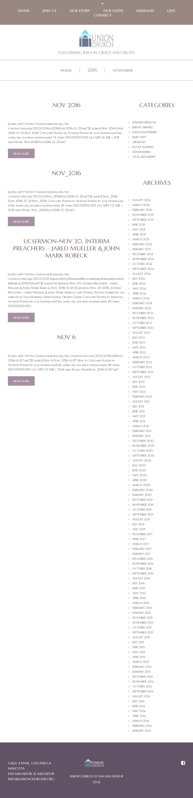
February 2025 (142, 244)
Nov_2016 (66, 173)
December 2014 (142, 676)
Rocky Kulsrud (143, 147)
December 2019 (142, 500)
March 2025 (140, 239)
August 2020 (141, 460)
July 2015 (138, 642)
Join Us (49, 10)
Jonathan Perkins (144, 132)
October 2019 (142, 509)
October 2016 (142, 568)
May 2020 (139, 475)
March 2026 (141, 205)
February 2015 (142, 667)
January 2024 (141, 308)
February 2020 (142, 490)
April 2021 (139, 421)
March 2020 (141, 485)
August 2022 (141, 377)
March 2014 (140, 721)
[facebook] (183, 763)
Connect (102, 15)
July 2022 (138, 382)
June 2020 (139, 470)
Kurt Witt (139, 137)
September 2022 (142, 372)
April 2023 (139, 352)
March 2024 (140, 298)
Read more (21, 153)
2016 (92, 70)
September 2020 (143, 455)
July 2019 (138, 524)
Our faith (113, 10)
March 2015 (140, 662)
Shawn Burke (141, 152)
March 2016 (140, 603)
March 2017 (140, 544)
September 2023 (143, 328)
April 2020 (139, 480)
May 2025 (139, 229)
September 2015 (142, 632)
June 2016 (138, 588)
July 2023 (138, 337)
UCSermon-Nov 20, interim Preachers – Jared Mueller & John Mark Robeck (66, 248)
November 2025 (143, 215)
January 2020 (142, 495)
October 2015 (142, 627)
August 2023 (141, 332)
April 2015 (139, 657)
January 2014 (141, 730)
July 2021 (138, 406)
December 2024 (142, 254)
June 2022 (138, 387)
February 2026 (142, 210)
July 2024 (138, 278)
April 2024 (139, 293)
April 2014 (139, 716)
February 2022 (142, 396)
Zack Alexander (143, 157)
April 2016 (139, 598)
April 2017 (139, 539)
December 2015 (142, 617)
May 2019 (139, 529)
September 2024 (143, 269)
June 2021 (138, 411)
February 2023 (142, 362)
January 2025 (141, 249)
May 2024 (139, 288)
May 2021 (138, 416)
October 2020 (142, 450)
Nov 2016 (66, 105)
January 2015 (141, 671)
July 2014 (138, 701)
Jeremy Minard (142, 127)
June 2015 (138, 647)
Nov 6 (66, 337)
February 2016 (142, 608)
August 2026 (141, 200)
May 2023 (139, 347)
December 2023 (142, 313)
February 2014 (142, 726)
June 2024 (138, 283)
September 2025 (142, 219)
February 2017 (142, 549)
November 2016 (143, 563)
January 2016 (141, 613)
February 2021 (142, 431)
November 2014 (142, 681)
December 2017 (142, 534)
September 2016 (142, 573)
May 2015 (138, 652)
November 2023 (143, 318)
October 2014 (142, 686)
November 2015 (142, 622)
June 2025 (138, 224)
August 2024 (141, 274)
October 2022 (142, 367)
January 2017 (141, 554)
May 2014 (139, 711)
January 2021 (141, 436)
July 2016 (138, 583)
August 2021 (141, 401)
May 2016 (139, 593)
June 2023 (138, 342)
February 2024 (142, 303)
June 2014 (138, 706)
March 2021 (140, 426)
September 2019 (142, 514)
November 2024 (143, 259)
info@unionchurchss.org (31, 779)
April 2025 (139, 234)
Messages (145, 10)
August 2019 (141, 519)
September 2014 (142, 691)
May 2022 (139, 391)
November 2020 (143, 445)
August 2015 (141, 637)
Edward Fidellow (144, 122)
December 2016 (142, 558)
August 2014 (141, 696)
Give (171, 10)
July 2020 (139, 465)
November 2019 (142, 504)
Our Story (80, 10)
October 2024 (142, 264)
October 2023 (142, 323)
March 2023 (140, 357)
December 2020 (143, 441)
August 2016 (141, 578)
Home (23, 10)
